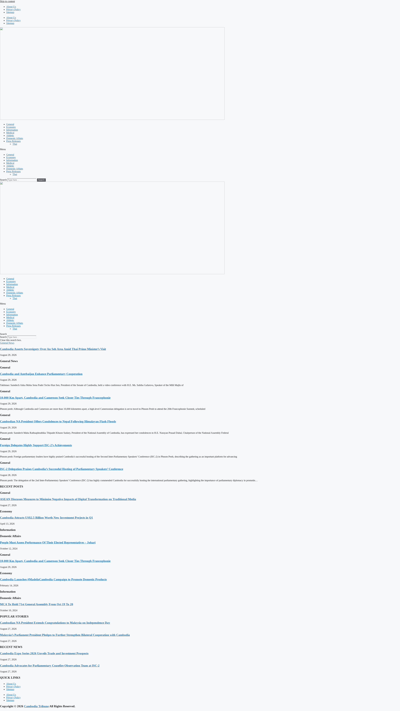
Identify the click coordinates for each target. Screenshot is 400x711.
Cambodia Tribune (36, 706)
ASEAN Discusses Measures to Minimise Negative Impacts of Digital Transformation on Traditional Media (68, 499)
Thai (14, 144)
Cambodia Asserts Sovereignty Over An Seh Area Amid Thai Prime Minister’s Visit (53, 349)
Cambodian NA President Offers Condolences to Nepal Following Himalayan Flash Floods (58, 421)
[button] (200, 149)
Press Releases (13, 141)
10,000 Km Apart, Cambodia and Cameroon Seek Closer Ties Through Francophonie (55, 397)
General (10, 124)
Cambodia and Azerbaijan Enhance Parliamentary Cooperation (41, 374)
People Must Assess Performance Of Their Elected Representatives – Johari (47, 542)
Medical (10, 132)
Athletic (10, 135)
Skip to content (7, 1)
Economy (11, 127)
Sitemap (10, 12)
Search (3, 179)
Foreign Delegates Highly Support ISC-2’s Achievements (36, 445)
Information (12, 130)
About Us (11, 6)
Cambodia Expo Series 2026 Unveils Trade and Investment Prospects (44, 653)
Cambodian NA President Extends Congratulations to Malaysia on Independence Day (55, 622)
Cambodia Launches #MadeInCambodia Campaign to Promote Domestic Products (53, 579)
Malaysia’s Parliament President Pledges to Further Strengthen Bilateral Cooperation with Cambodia (65, 635)
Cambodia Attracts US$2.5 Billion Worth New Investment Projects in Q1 (46, 517)
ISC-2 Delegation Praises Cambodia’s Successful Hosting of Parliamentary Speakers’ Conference (61, 469)
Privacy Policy (13, 9)
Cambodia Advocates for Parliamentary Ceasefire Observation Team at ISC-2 (50, 665)
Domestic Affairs (14, 138)
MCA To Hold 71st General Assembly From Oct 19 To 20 (36, 604)
